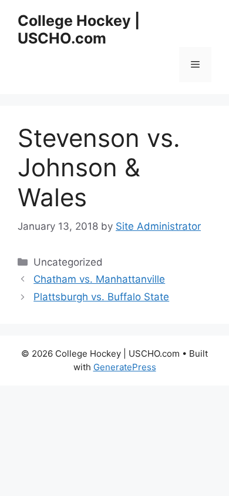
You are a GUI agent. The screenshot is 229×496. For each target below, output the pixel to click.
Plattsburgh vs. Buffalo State (101, 297)
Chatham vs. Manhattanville (99, 279)
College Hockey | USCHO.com (79, 29)
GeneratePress (124, 367)
